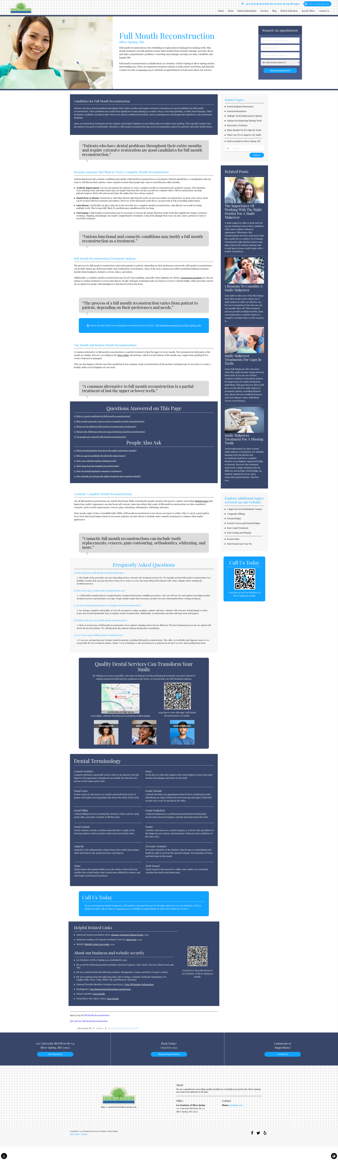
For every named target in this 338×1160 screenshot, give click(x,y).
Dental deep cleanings (191, 277)
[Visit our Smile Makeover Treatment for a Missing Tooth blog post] (244, 432)
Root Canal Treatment (237, 528)
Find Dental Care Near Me (239, 543)
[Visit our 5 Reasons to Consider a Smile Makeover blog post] (244, 283)
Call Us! (319, 4)
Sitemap (84, 1134)
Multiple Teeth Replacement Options (244, 115)
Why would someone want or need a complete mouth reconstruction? (110, 421)
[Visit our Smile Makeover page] (106, 743)
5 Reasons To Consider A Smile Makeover (244, 288)
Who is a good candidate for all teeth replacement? (101, 455)
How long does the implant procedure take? (98, 466)
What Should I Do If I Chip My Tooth (244, 130)
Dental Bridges (234, 518)
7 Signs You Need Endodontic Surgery (244, 509)
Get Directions (55, 1054)
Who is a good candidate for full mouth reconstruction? (103, 416)
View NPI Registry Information (139, 984)
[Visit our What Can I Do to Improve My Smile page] (182, 743)
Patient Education (289, 10)
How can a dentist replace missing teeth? (96, 460)
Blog (274, 10)
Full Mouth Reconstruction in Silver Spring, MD (178, 325)
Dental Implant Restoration (240, 106)
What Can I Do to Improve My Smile (244, 134)
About (230, 10)
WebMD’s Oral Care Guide (97, 944)
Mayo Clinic (123, 355)
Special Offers (308, 10)
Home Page (131, 939)
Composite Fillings (236, 513)
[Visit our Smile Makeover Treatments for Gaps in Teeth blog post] (244, 352)
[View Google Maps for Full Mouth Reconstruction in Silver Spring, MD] (120, 712)
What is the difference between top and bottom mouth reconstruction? (110, 431)
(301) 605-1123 (145, 69)
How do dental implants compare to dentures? (99, 471)
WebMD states (201, 501)
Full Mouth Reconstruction (96, 1015)
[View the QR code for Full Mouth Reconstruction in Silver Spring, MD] (177, 708)
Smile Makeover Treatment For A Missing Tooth (244, 439)
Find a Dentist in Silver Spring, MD (244, 141)
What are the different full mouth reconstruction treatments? (106, 426)
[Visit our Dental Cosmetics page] (144, 743)
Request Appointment (169, 1054)
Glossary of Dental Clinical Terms (127, 934)
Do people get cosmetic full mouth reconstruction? (101, 436)
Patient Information (246, 10)
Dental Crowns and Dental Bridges (243, 523)
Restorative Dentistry (237, 125)
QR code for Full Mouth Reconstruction (88, 1021)
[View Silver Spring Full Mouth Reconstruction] (56, 88)
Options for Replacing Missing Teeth (244, 120)
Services (264, 10)
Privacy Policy (75, 1134)
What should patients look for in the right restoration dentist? (106, 450)
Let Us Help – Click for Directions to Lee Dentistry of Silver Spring (120, 715)
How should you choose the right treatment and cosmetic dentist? (109, 476)
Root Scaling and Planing (239, 532)
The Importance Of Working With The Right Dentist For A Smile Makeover (243, 211)
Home (221, 10)
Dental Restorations (236, 111)
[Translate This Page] (334, 1156)
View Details (99, 993)
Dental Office (233, 539)
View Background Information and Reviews (110, 989)
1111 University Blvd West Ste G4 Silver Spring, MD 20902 (272, 4)
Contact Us (324, 10)
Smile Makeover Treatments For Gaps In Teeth (243, 359)
